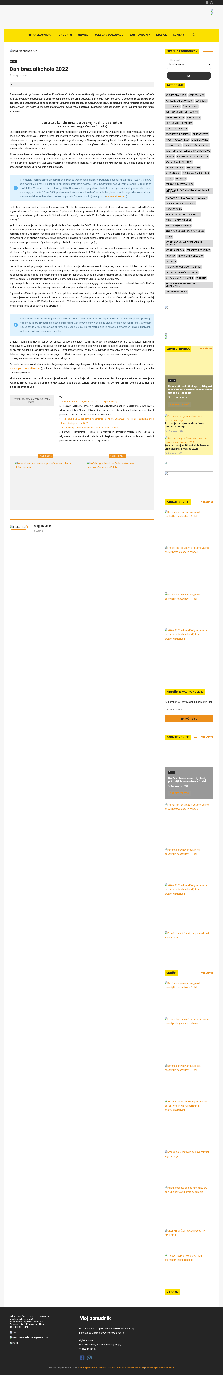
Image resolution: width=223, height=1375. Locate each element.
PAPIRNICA (180, 179)
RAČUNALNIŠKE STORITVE (178, 225)
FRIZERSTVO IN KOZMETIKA (179, 123)
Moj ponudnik (95, 1318)
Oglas (171, 772)
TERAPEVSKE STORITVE (198, 250)
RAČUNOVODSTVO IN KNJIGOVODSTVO (185, 231)
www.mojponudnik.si (87, 1367)
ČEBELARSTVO (173, 106)
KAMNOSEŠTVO (173, 145)
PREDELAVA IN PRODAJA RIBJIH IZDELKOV (186, 198)
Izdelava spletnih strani (156, 1367)
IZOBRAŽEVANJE (199, 140)
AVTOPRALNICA (196, 95)
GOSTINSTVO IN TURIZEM (178, 134)
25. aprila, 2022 (20, 75)
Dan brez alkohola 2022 (39, 69)
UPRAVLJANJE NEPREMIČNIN (180, 278)
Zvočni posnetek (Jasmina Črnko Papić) (32, 400)
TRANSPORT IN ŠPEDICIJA (190, 256)
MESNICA (170, 156)
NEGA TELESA (194, 167)
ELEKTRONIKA (193, 117)
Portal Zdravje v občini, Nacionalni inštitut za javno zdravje (90, 427)
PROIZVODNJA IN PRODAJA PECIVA (183, 214)
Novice (13, 61)
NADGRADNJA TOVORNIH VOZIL (192, 156)
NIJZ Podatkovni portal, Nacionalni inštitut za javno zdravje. (90, 401)
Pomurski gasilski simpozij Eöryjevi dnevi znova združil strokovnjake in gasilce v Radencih (190, 389)
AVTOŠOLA (201, 101)
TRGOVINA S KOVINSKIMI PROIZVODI (183, 267)
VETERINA (201, 278)
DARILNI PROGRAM (175, 117)
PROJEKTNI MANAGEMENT (178, 220)
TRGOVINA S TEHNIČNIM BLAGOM (182, 272)
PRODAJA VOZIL (174, 209)
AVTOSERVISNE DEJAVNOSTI (179, 101)
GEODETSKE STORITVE (176, 128)
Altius (171, 1367)
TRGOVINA (171, 261)
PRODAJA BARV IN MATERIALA (180, 203)
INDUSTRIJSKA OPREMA (177, 140)
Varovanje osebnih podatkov (130, 1367)
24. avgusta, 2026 (179, 786)
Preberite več (179, 404)
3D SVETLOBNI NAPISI (176, 95)
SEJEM (169, 237)
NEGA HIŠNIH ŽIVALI (175, 167)
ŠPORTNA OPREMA (175, 250)
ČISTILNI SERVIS (190, 106)
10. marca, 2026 (175, 431)
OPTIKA (169, 179)
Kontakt (102, 1367)
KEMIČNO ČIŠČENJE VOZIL (196, 145)
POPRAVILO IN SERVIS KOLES (179, 184)
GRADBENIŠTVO (200, 134)
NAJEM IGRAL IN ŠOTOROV (179, 162)
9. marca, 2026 (175, 453)
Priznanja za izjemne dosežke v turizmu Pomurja (184, 425)
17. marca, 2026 (179, 397)
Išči (189, 75)
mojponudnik (42, 526)
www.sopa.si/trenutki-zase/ (25, 368)
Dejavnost (175, 60)
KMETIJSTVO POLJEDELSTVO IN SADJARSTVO (188, 151)
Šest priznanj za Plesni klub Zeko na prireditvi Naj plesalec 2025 (187, 447)
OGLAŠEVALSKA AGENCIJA (196, 173)
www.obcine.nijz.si (116, 196)
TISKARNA (170, 256)
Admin (39, 531)
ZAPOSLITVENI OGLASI (176, 291)
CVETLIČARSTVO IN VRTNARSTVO (182, 112)
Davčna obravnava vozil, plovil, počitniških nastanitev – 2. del (187, 780)
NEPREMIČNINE (173, 173)
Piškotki (111, 1367)
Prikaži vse (206, 348)
